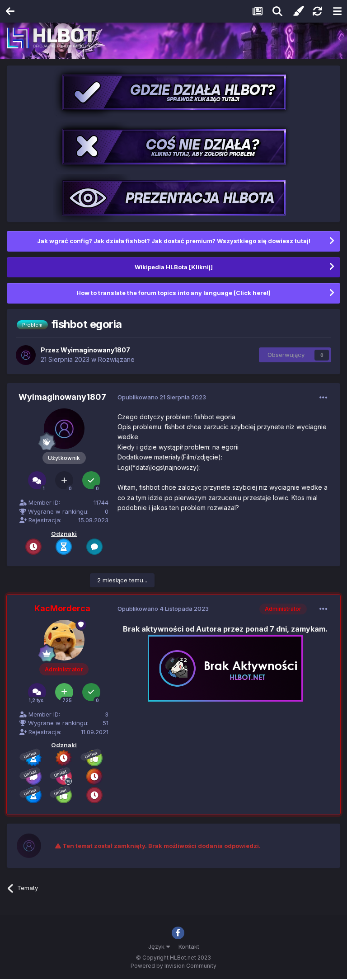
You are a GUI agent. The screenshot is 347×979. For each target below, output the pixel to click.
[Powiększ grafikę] (225, 667)
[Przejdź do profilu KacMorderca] (64, 640)
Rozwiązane (116, 359)
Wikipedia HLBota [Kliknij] (174, 267)
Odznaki (64, 533)
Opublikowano (161, 397)
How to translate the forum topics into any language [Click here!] (173, 292)
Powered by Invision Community (173, 965)
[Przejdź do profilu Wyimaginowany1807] (26, 355)
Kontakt (188, 946)
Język (157, 946)
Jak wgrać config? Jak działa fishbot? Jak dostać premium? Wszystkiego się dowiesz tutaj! (173, 240)
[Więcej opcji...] (323, 397)
